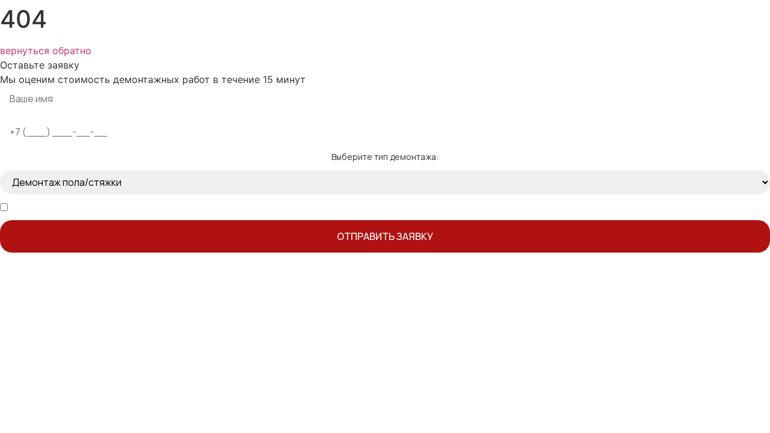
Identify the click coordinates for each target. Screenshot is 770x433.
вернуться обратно (45, 51)
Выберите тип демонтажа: (385, 157)
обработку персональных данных (139, 207)
